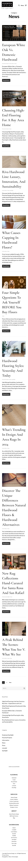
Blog (14, 818)
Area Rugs (14, 787)
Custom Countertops (14, 801)
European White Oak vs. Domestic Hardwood (12, 711)
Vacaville (14, 845)
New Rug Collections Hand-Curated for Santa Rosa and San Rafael (13, 583)
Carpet (14, 779)
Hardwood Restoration (14, 803)
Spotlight (11, 190)
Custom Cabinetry (14, 799)
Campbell (14, 829)
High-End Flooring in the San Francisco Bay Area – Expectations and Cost (13, 702)
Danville (14, 833)
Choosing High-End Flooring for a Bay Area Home (13, 716)
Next (10, 682)
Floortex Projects (5, 63)
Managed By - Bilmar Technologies (10, 856)
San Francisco (14, 837)
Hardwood (14, 777)
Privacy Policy (5, 855)
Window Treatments (14, 805)
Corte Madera (14, 831)
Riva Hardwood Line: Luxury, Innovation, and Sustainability (14, 721)
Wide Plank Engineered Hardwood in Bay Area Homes (14, 707)
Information (11, 63)
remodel (4, 748)
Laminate (14, 785)
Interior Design (14, 797)
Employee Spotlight (6, 596)
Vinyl (14, 783)
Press (11, 658)
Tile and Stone (14, 781)
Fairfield (14, 835)
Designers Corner (14, 807)
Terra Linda (14, 843)
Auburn (14, 827)
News (15, 63)
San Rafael (14, 839)
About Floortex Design (14, 814)
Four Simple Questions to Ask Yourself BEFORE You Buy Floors (11, 302)
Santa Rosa (14, 841)
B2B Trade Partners (14, 816)
